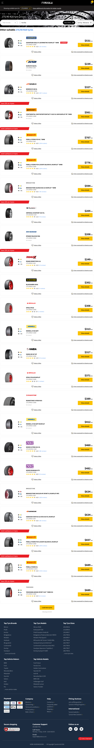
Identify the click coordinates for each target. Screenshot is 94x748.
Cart (93, 1)
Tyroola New (75, 714)
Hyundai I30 (37, 671)
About (28, 702)
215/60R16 (66, 630)
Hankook (6, 640)
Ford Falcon (37, 663)
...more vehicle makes (10, 689)
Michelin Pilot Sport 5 (40, 637)
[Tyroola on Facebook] (76, 729)
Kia (5, 687)
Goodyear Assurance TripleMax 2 (43, 648)
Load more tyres (47, 607)
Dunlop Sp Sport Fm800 (41, 651)
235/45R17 (66, 632)
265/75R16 (66, 645)
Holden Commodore (40, 668)
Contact (50, 702)
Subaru (6, 679)
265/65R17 (66, 637)
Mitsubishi (7, 673)
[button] (20, 43)
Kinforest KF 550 (38, 630)
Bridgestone (7, 635)
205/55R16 (66, 627)
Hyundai (6, 676)
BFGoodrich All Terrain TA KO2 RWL (44, 640)
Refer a (29, 712)
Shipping (49, 709)
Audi (5, 681)
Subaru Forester (38, 687)
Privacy (29, 709)
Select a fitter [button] (37, 52)
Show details (85, 45)
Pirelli (5, 630)
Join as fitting (75, 702)
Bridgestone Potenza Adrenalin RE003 (45, 635)
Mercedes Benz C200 (40, 676)
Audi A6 (36, 673)
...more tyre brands (9, 653)
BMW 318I (36, 679)
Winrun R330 (37, 627)
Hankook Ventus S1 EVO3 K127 (43, 643)
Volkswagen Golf (38, 681)
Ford (5, 665)
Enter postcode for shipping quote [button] (83, 52)
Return (49, 711)
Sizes (14, 14)
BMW (5, 663)
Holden (6, 684)
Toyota (6, 668)
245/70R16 (66, 635)
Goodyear (7, 651)
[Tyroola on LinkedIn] (70, 729)
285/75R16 (66, 651)
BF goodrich (7, 643)
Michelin (6, 637)
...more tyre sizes (68, 653)
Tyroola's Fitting (76, 704)
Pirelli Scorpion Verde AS (41, 632)
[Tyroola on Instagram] (81, 729)
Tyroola (29, 704)
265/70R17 (66, 643)
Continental (7, 645)
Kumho (6, 632)
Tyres (9, 14)
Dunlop (6, 648)
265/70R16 (66, 640)
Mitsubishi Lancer (39, 684)
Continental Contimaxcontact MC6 (44, 645)
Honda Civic (37, 665)
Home (3, 14)
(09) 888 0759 (36, 727)
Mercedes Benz (8, 671)
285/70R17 (66, 648)
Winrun (6, 627)
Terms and (32, 707)
